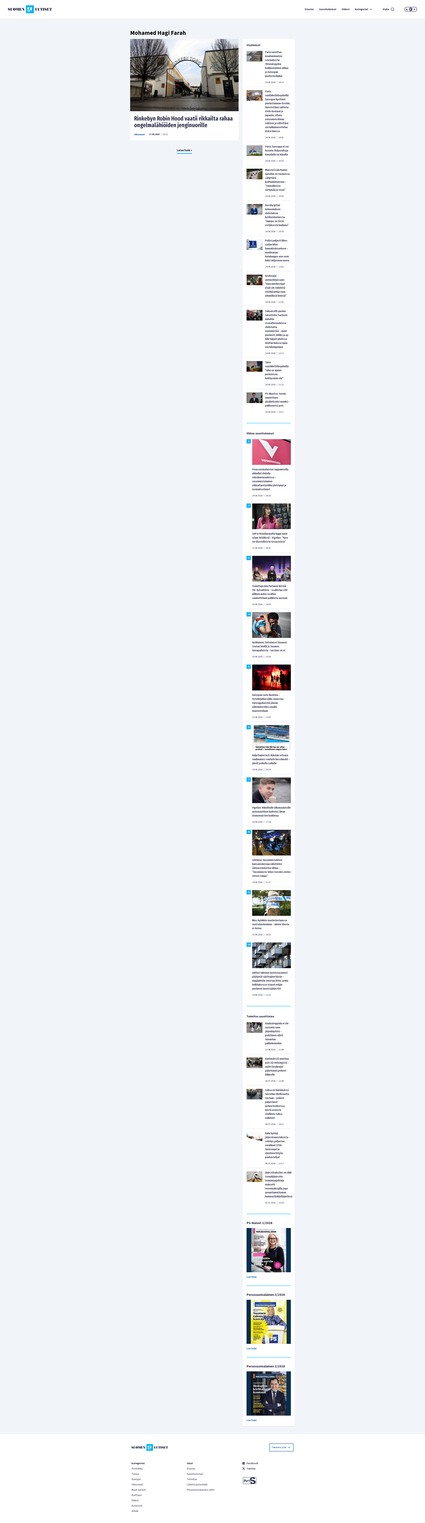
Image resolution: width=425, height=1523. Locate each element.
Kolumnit (136, 1506)
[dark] (407, 9)
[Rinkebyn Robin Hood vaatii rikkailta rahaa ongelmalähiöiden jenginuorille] (184, 75)
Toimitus (192, 1479)
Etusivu (309, 9)
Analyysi (136, 1479)
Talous (135, 1474)
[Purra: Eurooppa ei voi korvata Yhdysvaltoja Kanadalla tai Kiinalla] (254, 154)
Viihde (134, 1511)
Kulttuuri (136, 1495)
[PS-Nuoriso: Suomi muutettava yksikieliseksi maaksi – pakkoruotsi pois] (254, 403)
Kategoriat (361, 9)
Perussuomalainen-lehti (200, 1490)
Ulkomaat (139, 134)
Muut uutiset (138, 1490)
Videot (346, 9)
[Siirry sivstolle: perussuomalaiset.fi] (268, 1481)
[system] (410, 9)
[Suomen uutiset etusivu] (42, 9)
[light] (414, 9)
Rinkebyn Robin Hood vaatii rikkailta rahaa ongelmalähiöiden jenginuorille (183, 121)
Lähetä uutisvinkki (197, 1484)
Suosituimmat (327, 9)
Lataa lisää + (184, 150)
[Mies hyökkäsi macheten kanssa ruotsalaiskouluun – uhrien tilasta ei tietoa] (271, 902)
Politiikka (137, 1468)
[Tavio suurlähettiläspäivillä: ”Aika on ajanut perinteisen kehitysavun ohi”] (254, 373)
